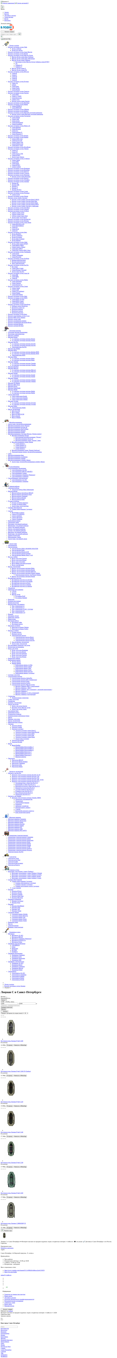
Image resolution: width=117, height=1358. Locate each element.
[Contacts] (2, 7)
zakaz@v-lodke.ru (6, 1275)
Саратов (3, 1351)
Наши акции (8, 1296)
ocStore (10, 1311)
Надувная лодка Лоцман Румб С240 (12, 1132)
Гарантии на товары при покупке (14, 1294)
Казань (3, 1335)
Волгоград (4, 1330)
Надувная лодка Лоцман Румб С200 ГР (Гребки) (16, 1071)
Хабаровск (4, 1355)
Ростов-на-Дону (6, 1346)
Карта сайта (8, 1304)
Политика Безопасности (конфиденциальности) (19, 1299)
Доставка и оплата (10, 15)
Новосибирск (5, 1341)
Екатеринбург (5, 1333)
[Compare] (5, 1047)
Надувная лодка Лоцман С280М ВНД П (13, 1223)
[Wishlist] (3, 1047)
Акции (6, 12)
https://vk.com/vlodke (10, 1272)
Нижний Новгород (7, 1340)
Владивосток (5, 1328)
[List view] (1, 1015)
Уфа (2, 1353)
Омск (2, 1343)
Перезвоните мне (6, 1246)
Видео (6, 19)
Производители (9, 1306)
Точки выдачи (8, 17)
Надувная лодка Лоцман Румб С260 (12, 1193)
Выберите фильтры (14, 1005)
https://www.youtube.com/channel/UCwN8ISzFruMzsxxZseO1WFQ (24, 1270)
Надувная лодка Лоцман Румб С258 (12, 1162)
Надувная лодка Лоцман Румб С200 (12, 1041)
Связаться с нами (9, 1302)
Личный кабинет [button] (6, 23)
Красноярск (4, 1337)
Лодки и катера (9, 984)
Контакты (7, 20)
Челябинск (4, 1356)
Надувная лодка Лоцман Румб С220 (12, 1102)
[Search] (19, 34)
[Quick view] (1, 1047)
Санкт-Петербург (6, 1350)
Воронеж (3, 1332)
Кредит (6, 14)
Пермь (3, 1345)
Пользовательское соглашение (13, 1301)
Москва (3, 1338)
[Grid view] (3, 1015)
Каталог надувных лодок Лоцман (14, 986)
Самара (3, 1348)
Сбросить (4, 1005)
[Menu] (1, 5)
